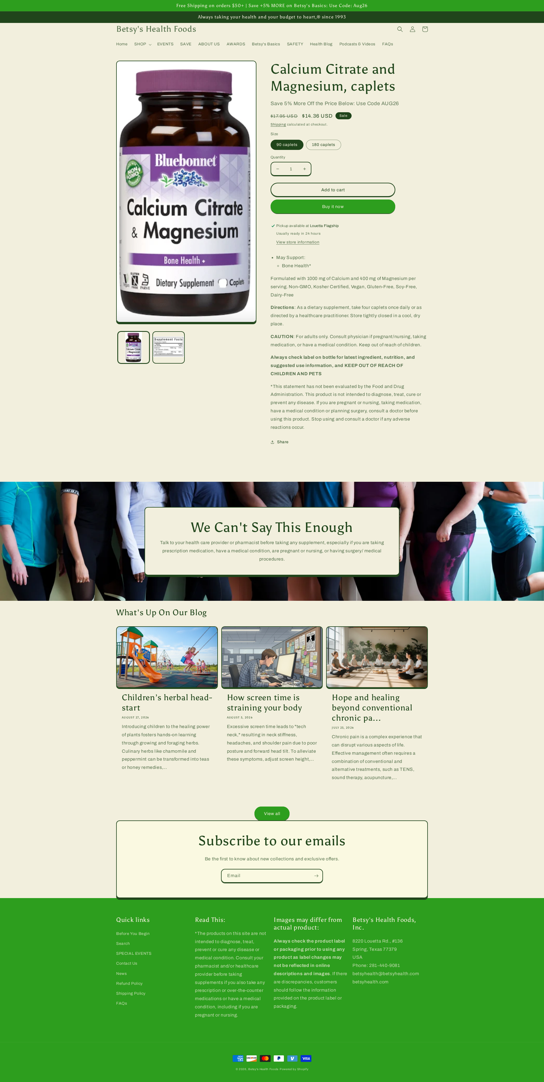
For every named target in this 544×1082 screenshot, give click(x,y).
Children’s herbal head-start (167, 703)
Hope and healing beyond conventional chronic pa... (372, 708)
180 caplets (323, 145)
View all (272, 813)
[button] (142, 44)
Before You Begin (133, 934)
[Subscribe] (316, 876)
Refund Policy (129, 983)
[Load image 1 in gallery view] (134, 347)
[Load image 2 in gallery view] (168, 347)
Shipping (278, 124)
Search (123, 943)
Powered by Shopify (294, 1069)
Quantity (278, 157)
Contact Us (126, 963)
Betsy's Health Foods (263, 1069)
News (121, 973)
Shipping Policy (131, 993)
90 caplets (287, 145)
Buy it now (333, 206)
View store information (297, 242)
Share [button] (283, 442)
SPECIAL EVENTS (133, 953)
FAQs (121, 1003)
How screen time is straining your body (264, 703)
